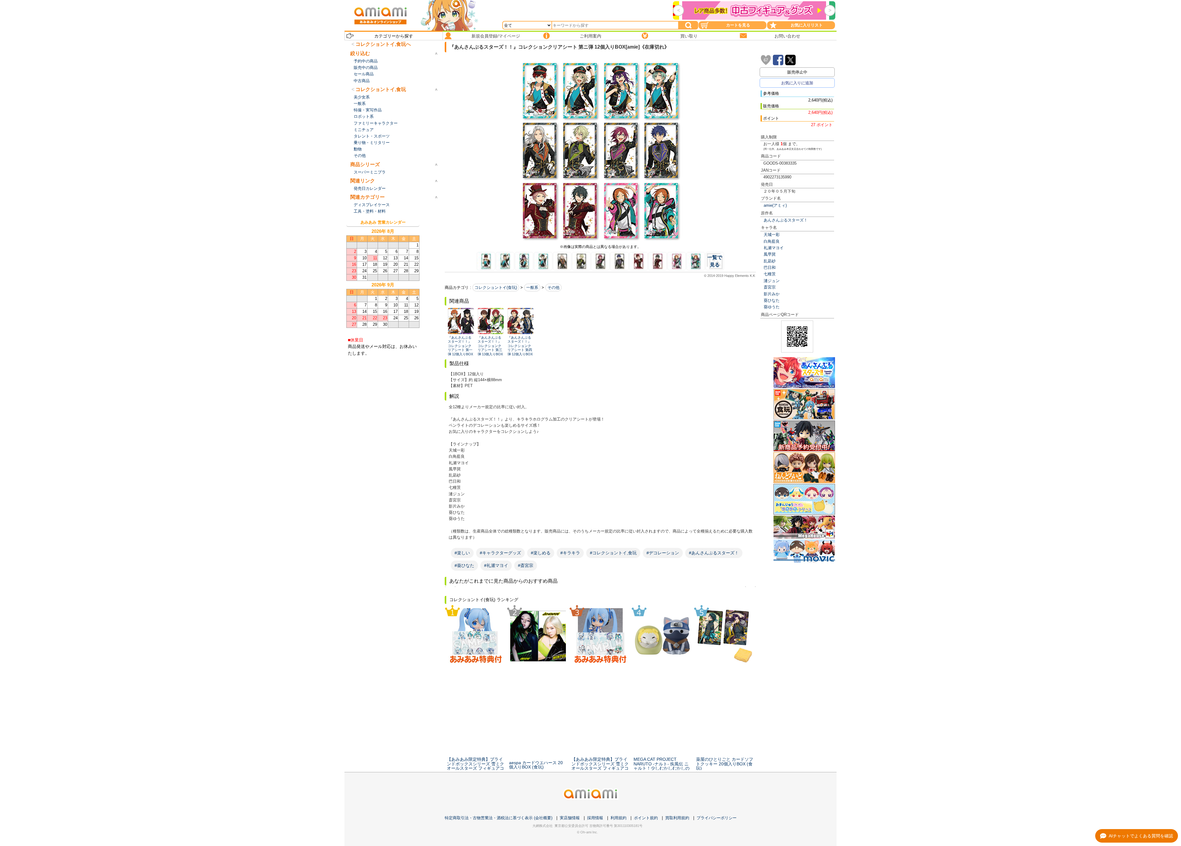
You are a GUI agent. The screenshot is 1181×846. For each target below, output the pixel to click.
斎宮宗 (770, 287)
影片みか (772, 294)
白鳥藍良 (772, 241)
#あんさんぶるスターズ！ (714, 552)
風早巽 (770, 254)
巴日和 (770, 267)
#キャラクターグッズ (500, 552)
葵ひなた (772, 300)
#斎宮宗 (525, 565)
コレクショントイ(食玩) (496, 287)
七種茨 (770, 274)
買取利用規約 (677, 818)
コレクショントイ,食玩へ (383, 44)
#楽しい (462, 552)
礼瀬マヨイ (774, 247)
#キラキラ (570, 552)
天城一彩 (772, 234)
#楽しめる (541, 552)
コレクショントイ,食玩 (381, 89)
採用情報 (595, 818)
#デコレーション (662, 552)
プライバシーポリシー (717, 818)
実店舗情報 (570, 818)
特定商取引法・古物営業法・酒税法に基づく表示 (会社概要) (498, 818)
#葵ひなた (464, 565)
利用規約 (618, 818)
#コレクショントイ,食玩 (613, 552)
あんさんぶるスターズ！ (786, 220)
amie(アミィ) (775, 205)
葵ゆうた (772, 307)
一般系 (532, 287)
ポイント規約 (646, 818)
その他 (553, 287)
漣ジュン (772, 280)
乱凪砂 (770, 261)
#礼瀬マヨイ (496, 565)
